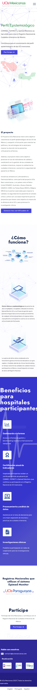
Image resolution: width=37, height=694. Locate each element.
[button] (4, 592)
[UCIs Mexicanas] (14, 4)
